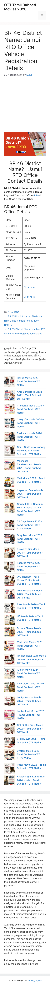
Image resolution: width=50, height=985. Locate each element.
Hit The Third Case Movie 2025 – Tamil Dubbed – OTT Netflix (31, 659)
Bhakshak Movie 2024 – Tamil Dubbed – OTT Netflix (30, 437)
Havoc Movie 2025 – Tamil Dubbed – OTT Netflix (28, 381)
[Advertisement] (25, 102)
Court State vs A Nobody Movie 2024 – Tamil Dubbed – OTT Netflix (31, 451)
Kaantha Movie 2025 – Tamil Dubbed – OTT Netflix (29, 566)
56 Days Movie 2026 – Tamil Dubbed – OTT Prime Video (29, 525)
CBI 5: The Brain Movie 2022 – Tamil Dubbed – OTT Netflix (30, 729)
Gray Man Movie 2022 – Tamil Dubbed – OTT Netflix (30, 539)
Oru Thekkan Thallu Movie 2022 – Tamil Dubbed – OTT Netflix (29, 580)
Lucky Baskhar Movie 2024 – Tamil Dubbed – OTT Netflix (30, 701)
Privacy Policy (35, 980)
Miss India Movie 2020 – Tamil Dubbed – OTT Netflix (30, 646)
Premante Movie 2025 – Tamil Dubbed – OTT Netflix (30, 409)
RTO (36, 195)
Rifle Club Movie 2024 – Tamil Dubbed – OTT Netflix (30, 687)
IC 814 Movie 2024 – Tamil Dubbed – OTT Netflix (28, 673)
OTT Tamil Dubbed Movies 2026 (20, 7)
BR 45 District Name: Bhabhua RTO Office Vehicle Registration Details (23, 320)
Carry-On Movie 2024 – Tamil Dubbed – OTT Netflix (30, 423)
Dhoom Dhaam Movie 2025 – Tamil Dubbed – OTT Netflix (30, 632)
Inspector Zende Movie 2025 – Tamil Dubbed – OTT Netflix (30, 494)
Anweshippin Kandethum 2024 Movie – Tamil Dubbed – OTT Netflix (31, 780)
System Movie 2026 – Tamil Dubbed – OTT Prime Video (29, 754)
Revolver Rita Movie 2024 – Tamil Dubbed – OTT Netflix (30, 553)
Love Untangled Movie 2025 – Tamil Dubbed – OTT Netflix (30, 594)
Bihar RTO (13, 312)
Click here (29, 287)
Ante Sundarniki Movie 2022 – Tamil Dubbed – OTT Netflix (30, 395)
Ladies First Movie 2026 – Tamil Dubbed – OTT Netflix (30, 715)
